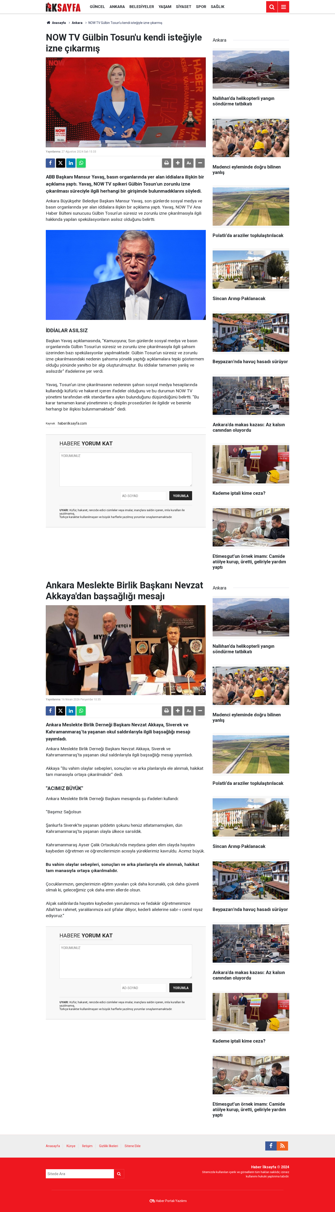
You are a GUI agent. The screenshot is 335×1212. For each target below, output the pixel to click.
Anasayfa (58, 23)
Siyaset (183, 6)
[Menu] (283, 7)
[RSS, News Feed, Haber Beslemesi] (282, 1146)
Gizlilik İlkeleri (108, 1146)
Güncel (97, 6)
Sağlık (217, 6)
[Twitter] (60, 163)
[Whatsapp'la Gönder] (81, 163)
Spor (201, 6)
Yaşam (165, 6)
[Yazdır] (166, 163)
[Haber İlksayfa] (63, 6)
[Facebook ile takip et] (271, 1146)
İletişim (87, 1146)
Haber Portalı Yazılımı (171, 1201)
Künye (71, 1146)
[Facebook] (50, 163)
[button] (177, 163)
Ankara (117, 6)
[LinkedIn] (70, 163)
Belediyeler (141, 6)
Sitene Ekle (133, 1146)
